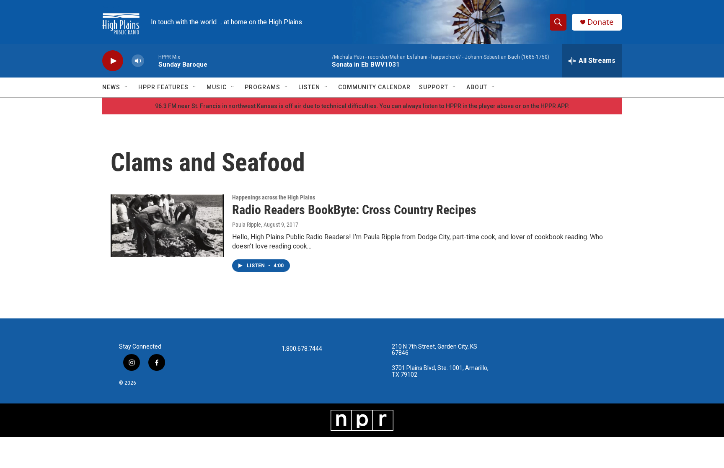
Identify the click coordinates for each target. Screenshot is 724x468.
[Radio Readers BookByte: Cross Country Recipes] (167, 225)
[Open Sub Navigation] (126, 87)
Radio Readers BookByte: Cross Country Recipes (354, 209)
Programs (262, 87)
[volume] (138, 61)
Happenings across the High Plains (273, 197)
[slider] (151, 60)
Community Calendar (374, 87)
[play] (112, 61)
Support (433, 87)
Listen (309, 87)
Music (217, 87)
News (111, 87)
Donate (600, 22)
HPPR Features (163, 87)
